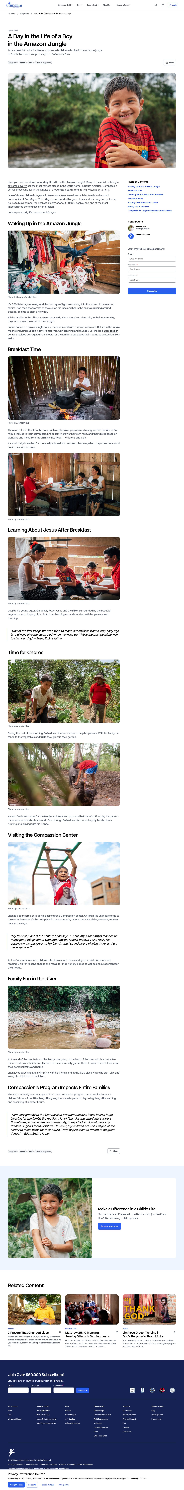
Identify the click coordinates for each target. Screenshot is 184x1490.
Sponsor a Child (43, 1406)
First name (132, 265)
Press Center (156, 1419)
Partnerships (99, 1411)
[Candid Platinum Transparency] (132, 1390)
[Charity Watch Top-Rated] (162, 1390)
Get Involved (99, 1406)
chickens (70, 437)
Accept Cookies (16, 1485)
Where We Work (129, 1415)
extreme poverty (17, 185)
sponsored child (28, 915)
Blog (153, 1411)
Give (10, 1415)
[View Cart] (163, 5)
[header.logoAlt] (14, 7)
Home (13, 14)
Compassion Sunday (102, 1415)
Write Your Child (100, 1436)
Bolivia (83, 189)
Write (10, 1411)
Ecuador (95, 189)
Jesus (58, 610)
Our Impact (127, 1411)
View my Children (15, 1419)
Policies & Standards (67, 1464)
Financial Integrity (130, 1419)
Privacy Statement (15, 1464)
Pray (96, 1431)
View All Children (43, 1411)
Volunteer (98, 1423)
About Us (126, 1406)
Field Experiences (101, 1419)
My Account (13, 1406)
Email (130, 254)
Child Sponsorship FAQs (46, 1423)
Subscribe (152, 291)
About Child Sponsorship (46, 1419)
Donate (68, 1411)
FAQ (124, 1423)
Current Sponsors (101, 1427)
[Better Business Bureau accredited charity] (142, 1390)
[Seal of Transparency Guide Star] (172, 1390)
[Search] (156, 5)
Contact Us (127, 1431)
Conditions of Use (31, 1464)
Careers (126, 1427)
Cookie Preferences (85, 1464)
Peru (106, 189)
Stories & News (157, 1406)
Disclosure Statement (48, 1464)
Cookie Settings (48, 1485)
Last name (132, 275)
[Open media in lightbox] (92, 120)
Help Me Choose (43, 1415)
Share (171, 62)
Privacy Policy (64, 1485)
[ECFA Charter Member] (152, 1390)
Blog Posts (24, 14)
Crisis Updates (157, 1415)
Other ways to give (72, 1423)
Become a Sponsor (109, 1226)
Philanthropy (70, 1415)
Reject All (32, 1485)
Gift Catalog (70, 1419)
